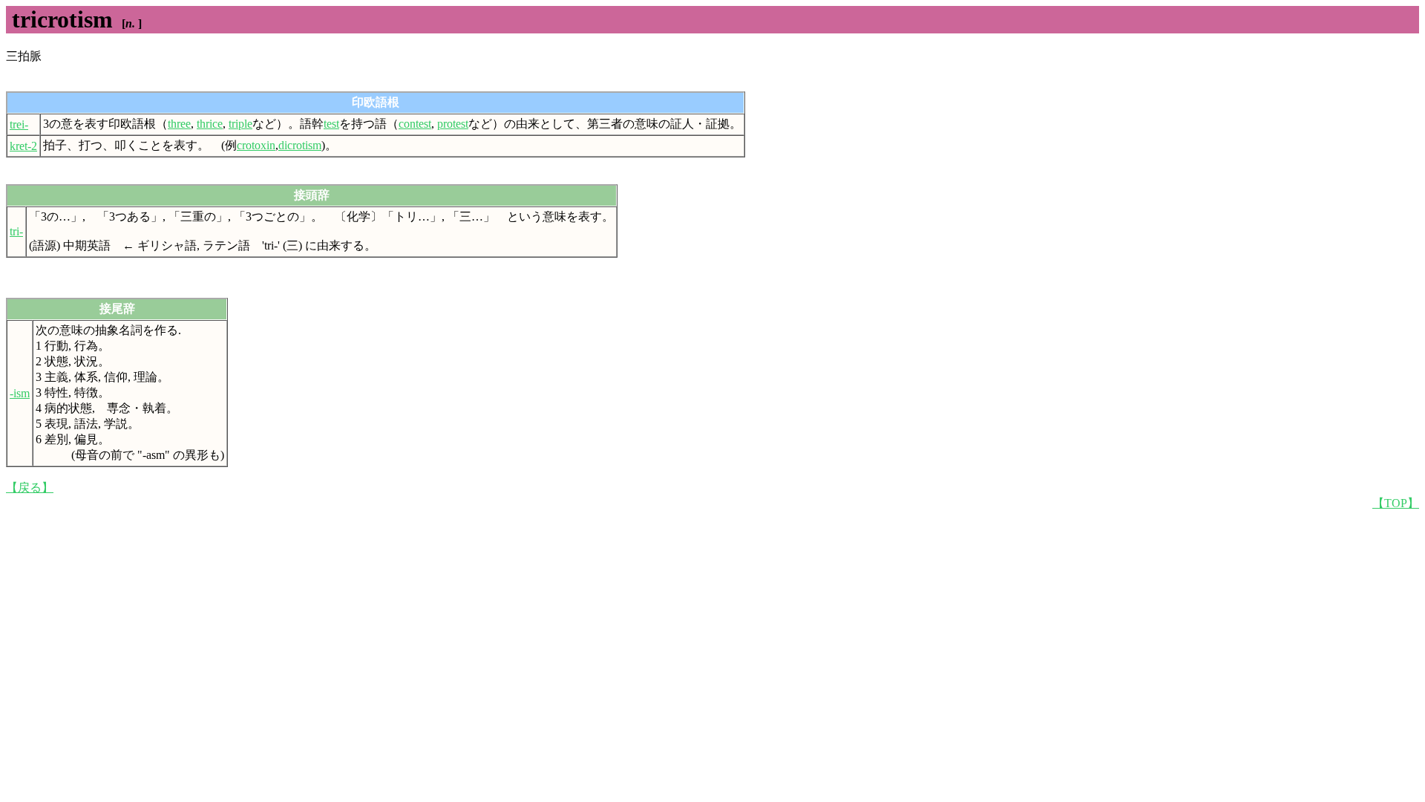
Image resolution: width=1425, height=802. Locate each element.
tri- (16, 231)
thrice (210, 123)
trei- (19, 124)
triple (240, 123)
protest (452, 123)
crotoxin (256, 145)
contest (415, 123)
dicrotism (299, 145)
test (331, 123)
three (179, 123)
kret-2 (23, 146)
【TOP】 (1395, 503)
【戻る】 (29, 487)
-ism (20, 393)
